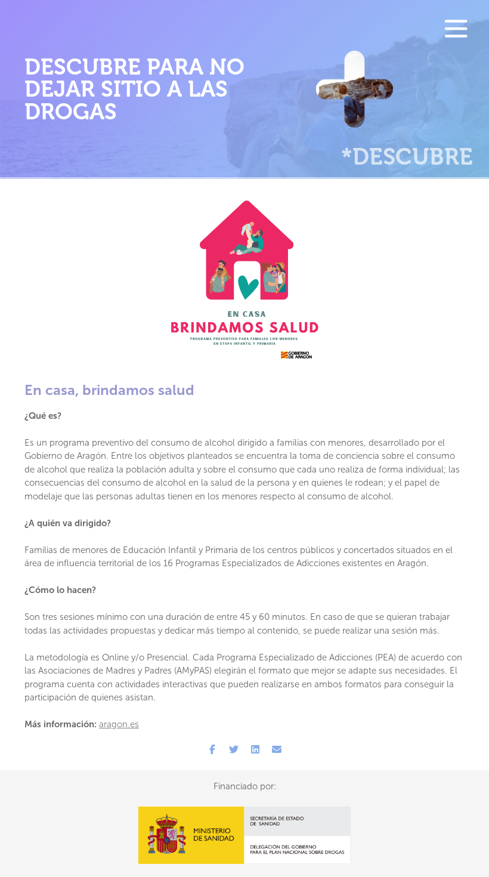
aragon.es (119, 724)
